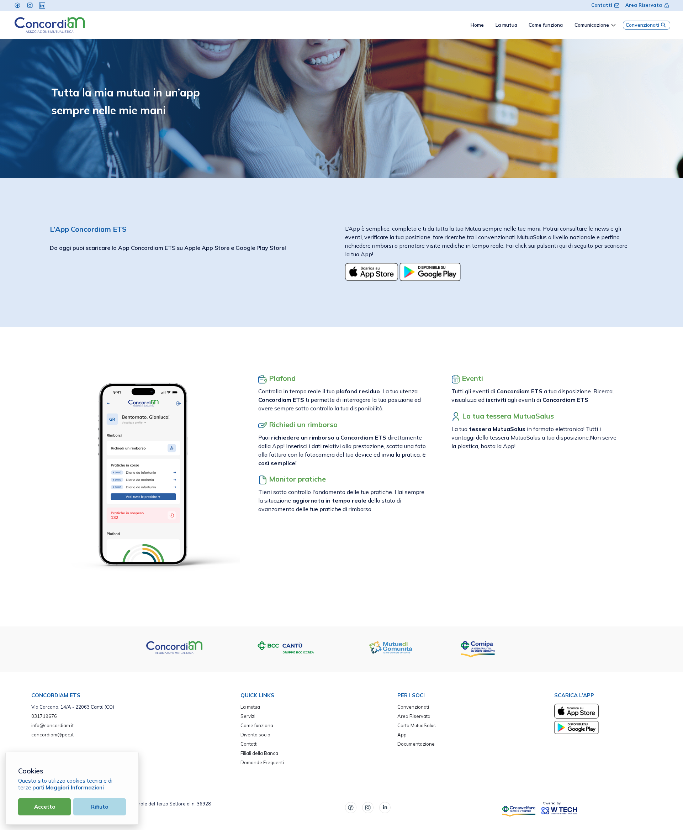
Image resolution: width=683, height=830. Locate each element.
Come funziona (256, 725)
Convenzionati (642, 25)
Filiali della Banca (259, 753)
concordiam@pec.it (52, 734)
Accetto (44, 806)
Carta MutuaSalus (416, 725)
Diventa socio (255, 734)
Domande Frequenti (262, 762)
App (402, 734)
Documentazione (416, 744)
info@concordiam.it (52, 725)
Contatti (601, 5)
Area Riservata (643, 5)
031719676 (44, 716)
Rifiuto (99, 806)
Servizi (247, 716)
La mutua (250, 707)
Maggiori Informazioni (75, 787)
